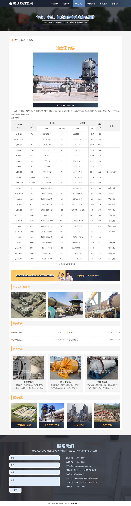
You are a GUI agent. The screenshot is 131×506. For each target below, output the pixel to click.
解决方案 (103, 3)
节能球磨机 (88, 355)
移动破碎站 (73, 339)
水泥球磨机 (14, 355)
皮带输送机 (18, 339)
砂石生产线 (18, 332)
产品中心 (78, 3)
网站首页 (54, 3)
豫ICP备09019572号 (75, 503)
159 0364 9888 (79, 458)
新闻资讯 (91, 3)
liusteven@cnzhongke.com (83, 466)
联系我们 (115, 3)
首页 (16, 40)
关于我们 (66, 3)
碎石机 (71, 332)
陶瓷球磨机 (51, 355)
